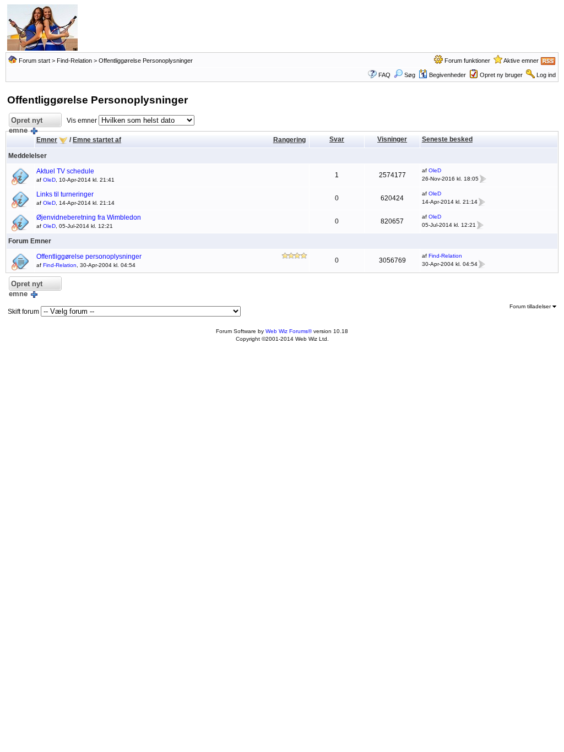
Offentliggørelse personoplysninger (89, 256)
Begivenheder (447, 75)
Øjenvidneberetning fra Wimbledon (88, 217)
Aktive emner (521, 60)
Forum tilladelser (530, 306)
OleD (49, 180)
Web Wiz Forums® (288, 331)
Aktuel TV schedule (65, 171)
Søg (409, 75)
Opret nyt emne (25, 122)
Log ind (546, 75)
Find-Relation (74, 60)
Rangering (289, 140)
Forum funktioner (467, 60)
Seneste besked (447, 139)
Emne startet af (97, 140)
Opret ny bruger (501, 75)
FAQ (384, 75)
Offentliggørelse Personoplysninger (146, 60)
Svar (336, 139)
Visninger (392, 139)
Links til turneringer (65, 194)
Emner (46, 140)
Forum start (34, 60)
